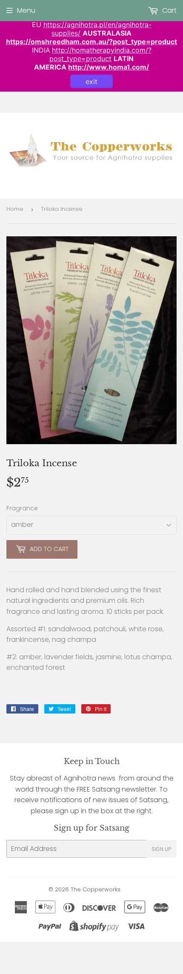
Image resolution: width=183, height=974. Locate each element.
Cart (168, 10)
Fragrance (22, 508)
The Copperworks (95, 889)
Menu (26, 10)
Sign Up (161, 849)
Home (14, 209)
